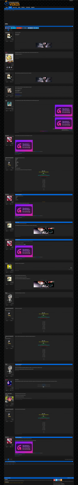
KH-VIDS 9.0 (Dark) (7, 477)
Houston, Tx (12, 270)
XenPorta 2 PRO (6, 462)
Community (28, 7)
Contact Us (69, 477)
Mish (15, 58)
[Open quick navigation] (73, 10)
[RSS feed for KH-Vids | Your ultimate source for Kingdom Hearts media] (61, 480)
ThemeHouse (62, 483)
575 (12, 96)
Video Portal (15, 7)
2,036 (12, 69)
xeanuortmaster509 (9, 158)
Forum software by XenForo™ (59, 481)
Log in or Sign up (71, 0)
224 (12, 230)
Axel (6, 100)
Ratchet (7, 135)
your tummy (12, 404)
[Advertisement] (39, 17)
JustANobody (8, 222)
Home (7, 7)
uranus (12, 39)
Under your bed (11, 229)
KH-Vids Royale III (44, 385)
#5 (72, 132)
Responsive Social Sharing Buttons (56, 484)
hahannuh (7, 32)
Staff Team (19, 482)
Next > (11, 459)
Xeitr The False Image (8, 394)
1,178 (12, 145)
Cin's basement (11, 388)
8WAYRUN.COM (14, 462)
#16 (72, 370)
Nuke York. (12, 65)
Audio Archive (11, 482)
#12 (72, 289)
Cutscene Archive (8, 482)
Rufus (6, 263)
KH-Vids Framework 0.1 (57, 482)
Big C (6, 292)
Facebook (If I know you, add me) (18, 95)
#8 (72, 218)
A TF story (23, 152)
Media (19, 7)
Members (23, 7)
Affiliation (22, 482)
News (5, 482)
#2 (72, 58)
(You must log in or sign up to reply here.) (69, 459)
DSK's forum (17, 153)
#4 (72, 97)
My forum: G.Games (37, 151)
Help (72, 477)
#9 (72, 236)
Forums (10, 7)
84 (12, 169)
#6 (72, 154)
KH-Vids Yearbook (70, 130)
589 (12, 272)
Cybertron (12, 143)
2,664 (12, 390)
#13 (72, 297)
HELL (12, 168)
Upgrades (32, 7)
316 (12, 41)
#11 (72, 270)
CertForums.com (63, 484)
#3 (72, 83)
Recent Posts (6, 8)
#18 (72, 399)
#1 (72, 49)
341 (12, 405)
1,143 (12, 110)
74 (12, 305)
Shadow (16, 97)
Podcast (17, 482)
